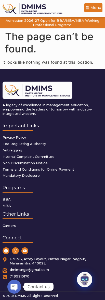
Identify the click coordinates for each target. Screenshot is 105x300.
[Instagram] (15, 250)
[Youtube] (24, 250)
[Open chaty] (14, 287)
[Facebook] (6, 250)
